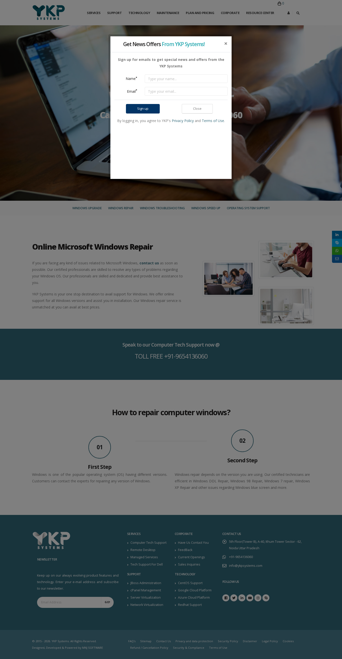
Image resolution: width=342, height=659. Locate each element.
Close (197, 108)
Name (131, 78)
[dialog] (171, 329)
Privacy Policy (183, 120)
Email (132, 90)
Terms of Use (213, 120)
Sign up (142, 108)
